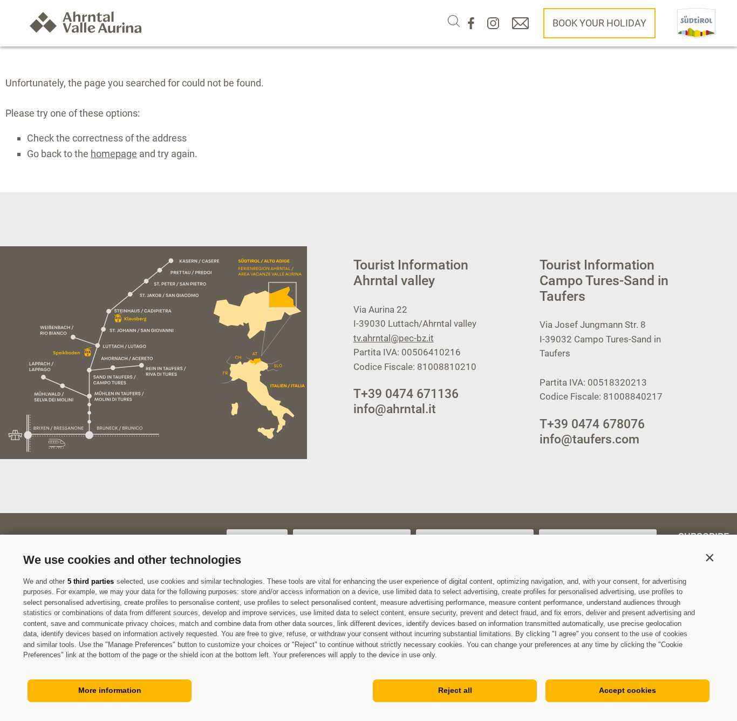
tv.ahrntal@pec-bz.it (393, 338)
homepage (114, 153)
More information (109, 690)
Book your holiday (599, 23)
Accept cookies (627, 690)
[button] (709, 557)
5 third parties (90, 581)
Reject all (455, 690)
